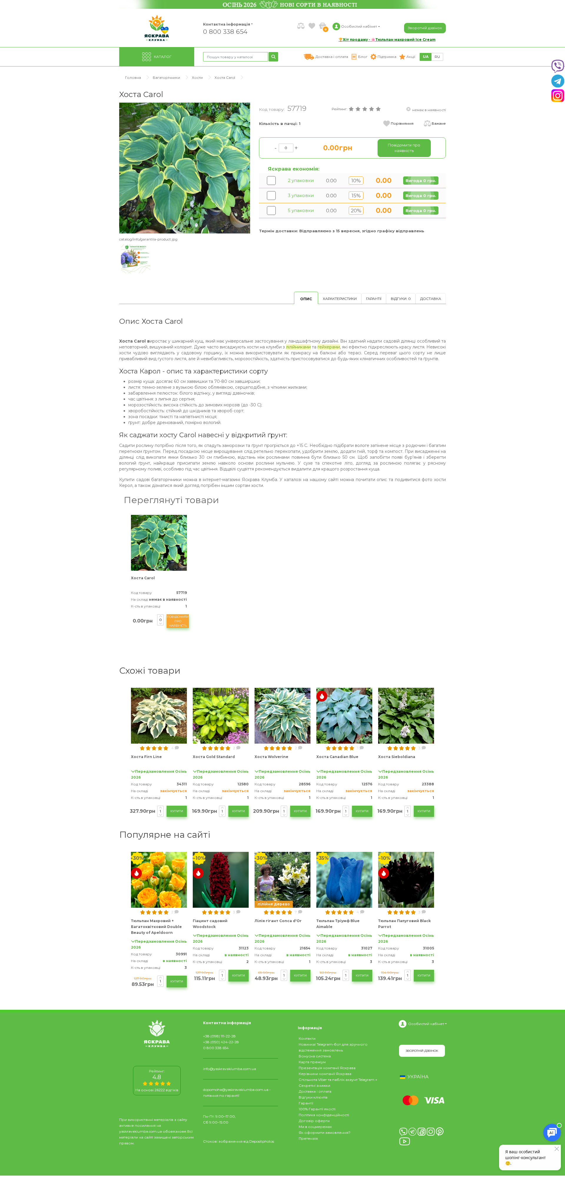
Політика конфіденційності (324, 1115)
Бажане (439, 123)
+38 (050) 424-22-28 (221, 1042)
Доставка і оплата (315, 1091)
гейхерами (329, 347)
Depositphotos (261, 1141)
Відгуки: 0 (401, 298)
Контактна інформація (226, 24)
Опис (306, 299)
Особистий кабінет (426, 1024)
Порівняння (402, 123)
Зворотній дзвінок (425, 28)
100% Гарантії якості (317, 1109)
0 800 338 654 (225, 31)
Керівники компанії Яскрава (325, 1074)
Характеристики (340, 298)
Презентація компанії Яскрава (327, 1068)
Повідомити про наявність (178, 621)
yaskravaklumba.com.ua (140, 1131)
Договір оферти (314, 1121)
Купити (176, 811)
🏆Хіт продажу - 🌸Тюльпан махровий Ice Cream (387, 39)
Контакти (307, 1038)
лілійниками (298, 347)
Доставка (430, 298)
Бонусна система (315, 1056)
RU (437, 56)
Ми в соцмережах (315, 1126)
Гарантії (373, 298)
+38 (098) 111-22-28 (219, 1036)
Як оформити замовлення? (324, 1132)
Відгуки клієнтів (313, 1097)
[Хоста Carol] (184, 168)
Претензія (308, 1138)
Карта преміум (312, 1062)
